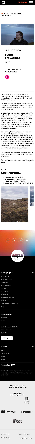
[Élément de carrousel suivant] (32, 204)
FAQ (2, 306)
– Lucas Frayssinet (14, 177)
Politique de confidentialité (5, 438)
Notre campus (6, 285)
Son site (4, 170)
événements (5, 294)
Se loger (4, 333)
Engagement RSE (6, 330)
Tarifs (3, 321)
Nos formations (6, 279)
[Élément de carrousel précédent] (3, 204)
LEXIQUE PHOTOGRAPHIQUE (9, 303)
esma (2, 350)
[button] (15, 221)
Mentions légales (24, 434)
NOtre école (5, 276)
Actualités (4, 291)
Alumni (3, 300)
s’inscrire (4, 318)
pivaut (3, 356)
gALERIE (3, 288)
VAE (2, 324)
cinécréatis (5, 353)
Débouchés (4, 282)
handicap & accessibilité (9, 327)
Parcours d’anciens (7, 297)
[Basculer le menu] (31, 2)
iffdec (3, 359)
